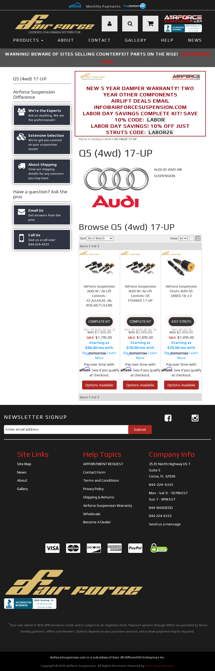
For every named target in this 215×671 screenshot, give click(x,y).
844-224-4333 (161, 484)
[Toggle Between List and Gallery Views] (195, 238)
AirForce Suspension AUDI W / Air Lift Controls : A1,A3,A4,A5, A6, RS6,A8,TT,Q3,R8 (99, 295)
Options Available (99, 385)
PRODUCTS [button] (27, 40)
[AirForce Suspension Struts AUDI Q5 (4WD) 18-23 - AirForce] (171, 253)
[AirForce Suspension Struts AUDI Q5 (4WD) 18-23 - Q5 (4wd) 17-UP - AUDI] (181, 267)
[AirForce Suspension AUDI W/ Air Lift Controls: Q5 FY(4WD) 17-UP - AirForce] (130, 253)
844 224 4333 (160, 516)
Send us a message (165, 524)
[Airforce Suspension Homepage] (73, 582)
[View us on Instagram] (195, 418)
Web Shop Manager (159, 666)
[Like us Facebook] (168, 418)
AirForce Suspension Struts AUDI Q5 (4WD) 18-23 (181, 291)
